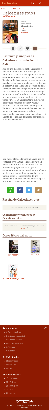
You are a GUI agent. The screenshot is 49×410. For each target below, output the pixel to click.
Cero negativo (13, 255)
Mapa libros (11, 364)
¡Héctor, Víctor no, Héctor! (13, 279)
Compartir (20, 190)
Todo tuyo (35, 255)
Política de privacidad (15, 336)
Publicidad (10, 347)
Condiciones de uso (14, 343)
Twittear (29, 190)
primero (24, 228)
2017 (22, 28)
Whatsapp (10, 190)
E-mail (38, 190)
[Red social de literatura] (9, 3)
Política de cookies (14, 339)
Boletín (12, 393)
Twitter (12, 382)
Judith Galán (15, 9)
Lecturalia (4, 9)
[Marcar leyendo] (13, 48)
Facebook (13, 378)
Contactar (10, 351)
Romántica (25, 33)
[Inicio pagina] (46, 328)
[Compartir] (33, 3)
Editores (9, 368)
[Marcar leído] (20, 48)
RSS (11, 389)
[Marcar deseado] (27, 48)
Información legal (13, 332)
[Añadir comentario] (35, 48)
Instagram (13, 386)
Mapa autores (12, 361)
